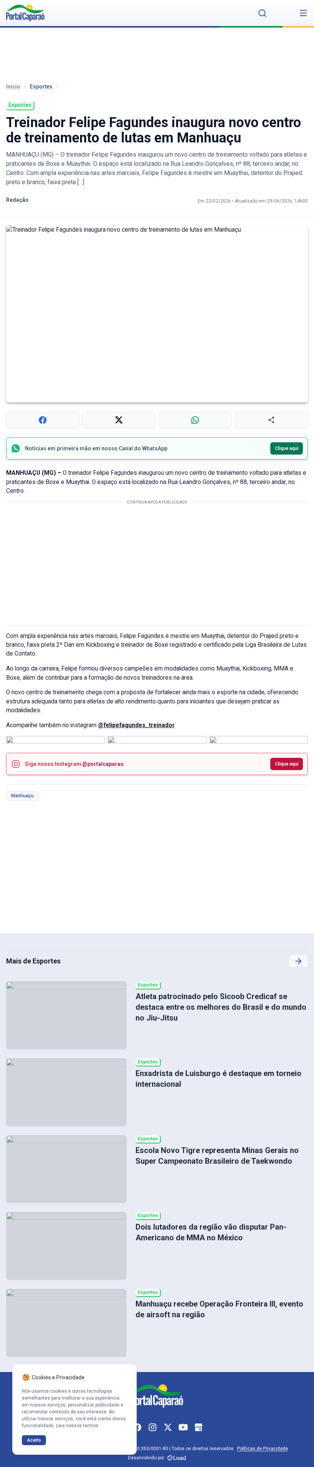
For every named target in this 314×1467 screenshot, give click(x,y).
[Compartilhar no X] (118, 420)
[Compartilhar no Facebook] (42, 420)
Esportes (41, 86)
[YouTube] (183, 1427)
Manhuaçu (22, 795)
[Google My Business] (198, 1427)
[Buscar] (262, 13)
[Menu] (303, 13)
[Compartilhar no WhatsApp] (195, 420)
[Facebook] (137, 1427)
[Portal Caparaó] (25, 13)
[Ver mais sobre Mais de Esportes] (298, 961)
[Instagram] (152, 1427)
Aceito (34, 1440)
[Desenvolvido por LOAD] (176, 1457)
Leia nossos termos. (78, 1425)
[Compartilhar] (271, 420)
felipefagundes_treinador (139, 725)
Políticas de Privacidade (262, 1448)
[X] (168, 1427)
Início (13, 86)
